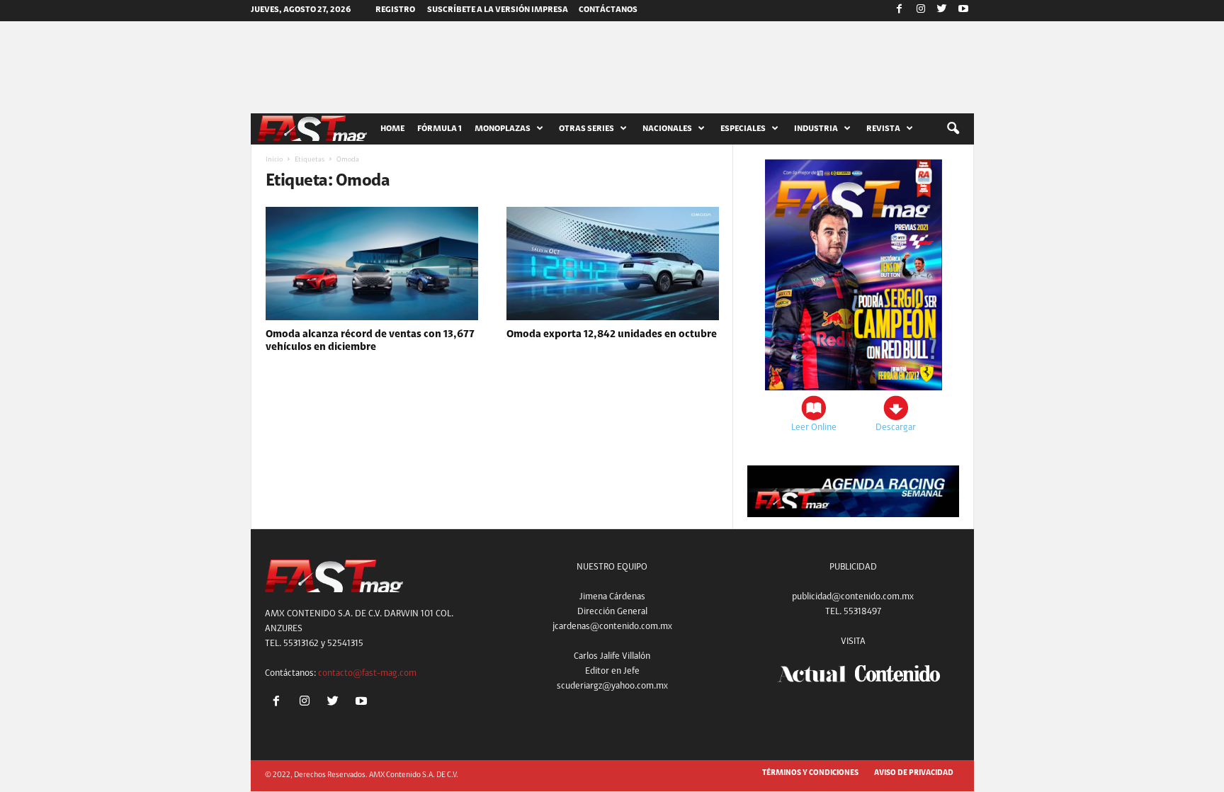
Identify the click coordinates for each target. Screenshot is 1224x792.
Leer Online (814, 427)
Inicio (274, 160)
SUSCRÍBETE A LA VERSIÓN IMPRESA (497, 10)
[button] (952, 129)
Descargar (896, 427)
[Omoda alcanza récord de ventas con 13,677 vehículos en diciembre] (372, 263)
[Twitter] (942, 10)
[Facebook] (899, 10)
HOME (392, 129)
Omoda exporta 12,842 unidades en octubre (611, 334)
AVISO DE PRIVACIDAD (913, 773)
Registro (395, 10)
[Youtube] (963, 10)
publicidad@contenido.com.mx (853, 596)
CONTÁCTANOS (608, 10)
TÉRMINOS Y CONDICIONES (810, 773)
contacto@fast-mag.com (367, 673)
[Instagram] (920, 10)
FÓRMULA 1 (439, 129)
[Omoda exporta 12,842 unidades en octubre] (612, 263)
